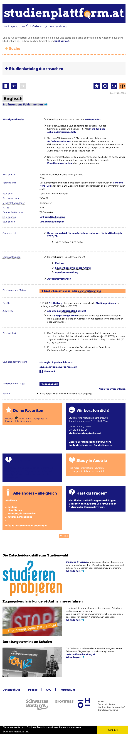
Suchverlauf (61, 41)
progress (64, 701)
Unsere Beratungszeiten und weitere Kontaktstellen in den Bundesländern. (90, 443)
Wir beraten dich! (92, 410)
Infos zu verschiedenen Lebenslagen (26, 525)
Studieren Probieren (77, 562)
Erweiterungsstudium (60, 163)
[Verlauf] (105, 86)
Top (65, 536)
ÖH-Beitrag (55, 303)
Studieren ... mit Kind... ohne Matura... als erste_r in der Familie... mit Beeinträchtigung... (20, 510)
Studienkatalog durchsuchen (36, 68)
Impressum (67, 689)
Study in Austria (91, 460)
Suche (14, 48)
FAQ (49, 689)
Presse (33, 689)
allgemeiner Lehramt (66, 310)
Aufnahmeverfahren (59, 141)
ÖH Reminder (93, 119)
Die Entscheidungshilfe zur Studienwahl (35, 555)
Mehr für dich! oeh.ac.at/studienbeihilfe (76, 130)
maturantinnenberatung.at (80, 654)
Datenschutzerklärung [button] (16, 731)
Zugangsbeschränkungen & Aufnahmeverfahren (42, 601)
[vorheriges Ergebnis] (14, 86)
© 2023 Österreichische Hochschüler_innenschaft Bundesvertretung (112, 705)
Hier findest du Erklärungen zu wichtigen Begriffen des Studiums (92, 502)
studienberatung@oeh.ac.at (85, 433)
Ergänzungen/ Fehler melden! (23, 104)
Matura (59, 263)
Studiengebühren (106, 303)
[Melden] (122, 86)
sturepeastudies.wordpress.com (58, 366)
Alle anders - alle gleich (35, 493)
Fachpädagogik (49, 383)
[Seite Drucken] (114, 86)
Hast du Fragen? (91, 493)
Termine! (21, 460)
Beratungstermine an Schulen (27, 641)
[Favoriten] (97, 86)
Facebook (50, 371)
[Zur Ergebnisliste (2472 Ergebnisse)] (5, 86)
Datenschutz (11, 689)
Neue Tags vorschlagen (112, 388)
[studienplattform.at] (63, 13)
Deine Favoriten (28, 410)
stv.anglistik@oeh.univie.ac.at (56, 362)
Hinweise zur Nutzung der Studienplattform (92, 505)
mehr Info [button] (113, 730)
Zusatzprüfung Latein (64, 315)
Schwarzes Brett (37, 704)
